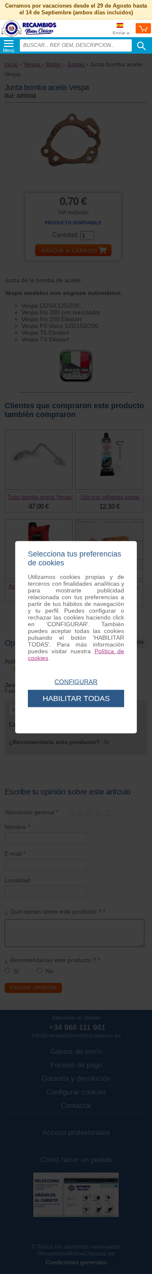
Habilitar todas (76, 698)
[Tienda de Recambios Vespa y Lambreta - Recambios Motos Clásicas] (29, 36)
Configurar (76, 681)
